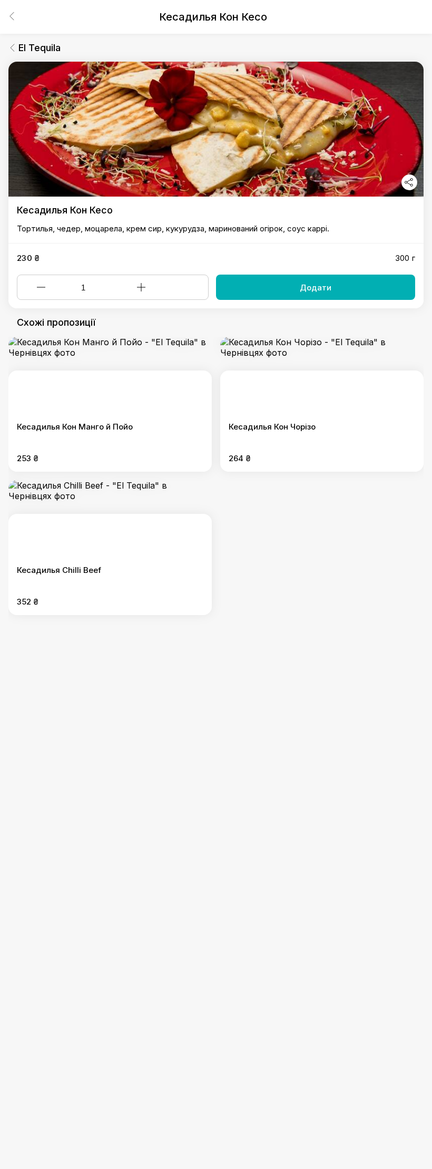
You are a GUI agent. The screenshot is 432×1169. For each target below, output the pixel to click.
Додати (315, 287)
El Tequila (39, 47)
